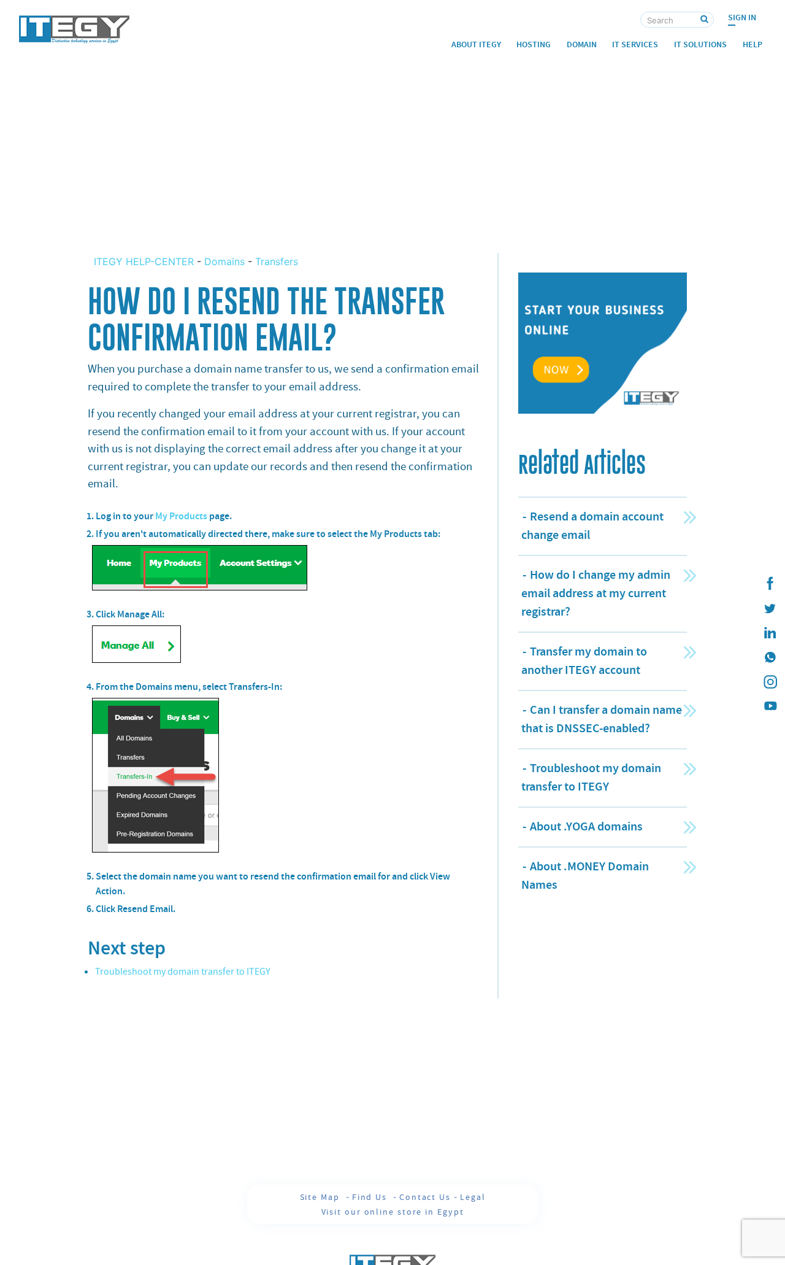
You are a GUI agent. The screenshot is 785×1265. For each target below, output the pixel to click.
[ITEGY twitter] (769, 608)
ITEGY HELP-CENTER (145, 261)
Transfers (276, 261)
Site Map (321, 1196)
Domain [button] (582, 44)
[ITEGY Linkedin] (769, 633)
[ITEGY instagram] (769, 682)
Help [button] (752, 44)
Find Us (371, 1196)
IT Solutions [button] (700, 44)
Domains (224, 261)
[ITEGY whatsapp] (769, 657)
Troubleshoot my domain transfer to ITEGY (182, 971)
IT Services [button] (635, 44)
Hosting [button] (533, 44)
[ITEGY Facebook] (769, 583)
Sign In (742, 17)
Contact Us (425, 1196)
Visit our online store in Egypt (392, 1211)
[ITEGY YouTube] (769, 706)
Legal (473, 1196)
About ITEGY (476, 44)
